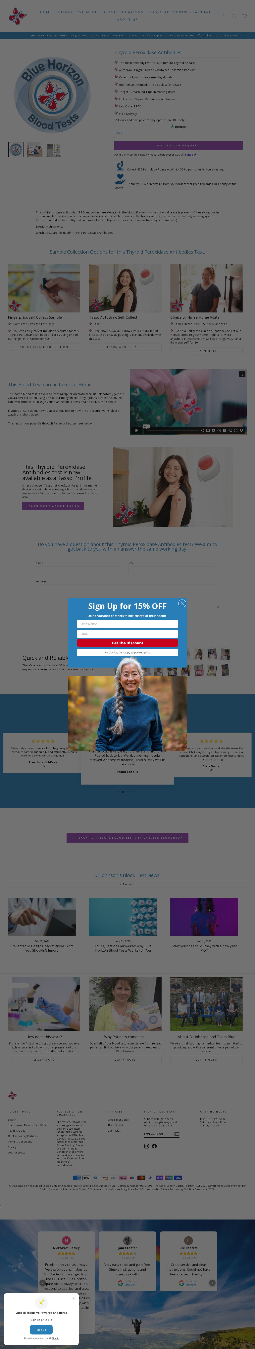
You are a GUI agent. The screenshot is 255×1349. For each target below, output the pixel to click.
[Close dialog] (182, 603)
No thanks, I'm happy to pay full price (127, 652)
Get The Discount (127, 643)
